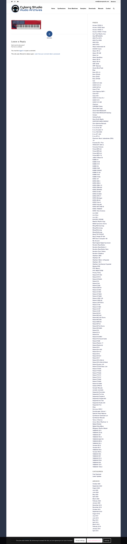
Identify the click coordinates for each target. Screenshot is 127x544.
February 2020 (97, 501)
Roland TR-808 (97, 379)
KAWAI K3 (96, 166)
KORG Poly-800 (97, 204)
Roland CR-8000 (97, 279)
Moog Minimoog (97, 230)
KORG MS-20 (96, 200)
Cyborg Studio (97, 117)
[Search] (114, 8)
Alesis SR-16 (96, 59)
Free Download (97, 474)
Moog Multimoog (97, 232)
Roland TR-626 (97, 373)
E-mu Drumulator (97, 125)
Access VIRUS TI (98, 30)
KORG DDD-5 (96, 183)
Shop (94, 407)
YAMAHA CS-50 (97, 432)
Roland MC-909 (97, 319)
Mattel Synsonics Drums (100, 224)
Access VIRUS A (98, 25)
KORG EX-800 (97, 192)
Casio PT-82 (96, 89)
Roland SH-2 (96, 354)
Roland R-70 (96, 332)
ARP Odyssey (97, 66)
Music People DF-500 (99, 236)
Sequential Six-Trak (98, 400)
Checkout (95, 104)
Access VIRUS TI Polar (99, 32)
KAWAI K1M (96, 162)
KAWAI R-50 (96, 174)
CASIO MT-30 (97, 87)
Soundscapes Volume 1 (99, 411)
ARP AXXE (96, 64)
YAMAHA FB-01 (97, 437)
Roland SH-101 (97, 351)
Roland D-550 (96, 285)
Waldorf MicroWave (98, 426)
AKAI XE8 (96, 42)
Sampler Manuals (98, 388)
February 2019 (97, 526)
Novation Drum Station (99, 251)
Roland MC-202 (97, 315)
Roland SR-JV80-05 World (100, 362)
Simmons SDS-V (97, 409)
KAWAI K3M (96, 168)
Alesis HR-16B (97, 53)
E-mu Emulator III (98, 130)
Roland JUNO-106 (98, 298)
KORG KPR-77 (97, 196)
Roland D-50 (96, 283)
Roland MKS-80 (97, 322)
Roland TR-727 (97, 377)
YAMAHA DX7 (97, 435)
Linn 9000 (95, 213)
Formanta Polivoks (98, 147)
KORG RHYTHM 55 (98, 206)
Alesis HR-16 (96, 51)
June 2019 (96, 518)
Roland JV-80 (96, 305)
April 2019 (95, 522)
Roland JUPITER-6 (98, 302)
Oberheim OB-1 (97, 262)
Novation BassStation (99, 245)
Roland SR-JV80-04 (98, 360)
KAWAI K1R (96, 164)
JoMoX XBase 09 (98, 157)
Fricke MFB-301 (97, 149)
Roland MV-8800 (97, 328)
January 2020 (96, 503)
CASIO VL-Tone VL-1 (98, 98)
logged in (21, 50)
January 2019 (96, 528)
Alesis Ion (95, 55)
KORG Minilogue (97, 198)
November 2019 (97, 507)
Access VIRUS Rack (99, 27)
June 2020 (96, 492)
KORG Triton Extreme (99, 211)
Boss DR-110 (96, 72)
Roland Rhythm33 (98, 345)
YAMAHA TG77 (97, 464)
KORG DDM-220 (97, 187)
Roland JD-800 (97, 290)
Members (113, 1)
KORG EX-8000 (97, 194)
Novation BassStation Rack (100, 249)
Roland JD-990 (97, 292)
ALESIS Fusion (97, 49)
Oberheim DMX (97, 256)
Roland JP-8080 (97, 296)
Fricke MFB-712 (97, 155)
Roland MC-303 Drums (99, 317)
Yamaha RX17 (97, 447)
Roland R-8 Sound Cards (100, 339)
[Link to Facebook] (14, 1)
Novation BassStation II (99, 247)
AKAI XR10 (96, 44)
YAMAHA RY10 (97, 458)
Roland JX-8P (96, 311)
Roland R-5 (96, 330)
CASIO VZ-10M (97, 102)
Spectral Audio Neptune (99, 413)
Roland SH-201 (97, 356)
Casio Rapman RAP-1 (99, 91)
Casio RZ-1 (96, 93)
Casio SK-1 (96, 96)
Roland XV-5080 (97, 383)
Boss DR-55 (96, 76)
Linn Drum (95, 215)
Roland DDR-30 (97, 287)
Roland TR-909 (97, 381)
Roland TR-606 (97, 371)
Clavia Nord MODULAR (99, 111)
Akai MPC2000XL (98, 36)
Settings (106, 540)
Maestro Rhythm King (99, 221)
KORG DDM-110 (97, 185)
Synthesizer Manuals (99, 418)
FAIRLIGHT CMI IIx (98, 145)
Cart (94, 81)
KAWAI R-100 (96, 172)
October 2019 (96, 509)
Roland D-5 (96, 281)
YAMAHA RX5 (97, 454)
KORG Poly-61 (97, 202)
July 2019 (95, 516)
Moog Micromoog (97, 228)
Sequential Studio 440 (99, 403)
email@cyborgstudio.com (102, 1)
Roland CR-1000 (97, 275)
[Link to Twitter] (11, 1)
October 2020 (96, 484)
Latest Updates (97, 476)
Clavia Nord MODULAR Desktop (102, 113)
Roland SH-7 (96, 358)
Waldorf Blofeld (97, 424)
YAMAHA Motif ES (98, 439)
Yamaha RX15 (97, 445)
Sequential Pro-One (98, 394)
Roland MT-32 (97, 324)
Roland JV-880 (97, 307)
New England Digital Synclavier (102, 243)
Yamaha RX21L (97, 452)
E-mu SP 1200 (97, 134)
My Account (96, 241)
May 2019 (95, 520)
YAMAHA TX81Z (97, 467)
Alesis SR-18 (96, 61)
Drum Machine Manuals (99, 123)
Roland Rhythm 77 (98, 343)
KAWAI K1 (96, 160)
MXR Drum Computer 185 (100, 238)
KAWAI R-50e (96, 177)
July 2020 (95, 490)
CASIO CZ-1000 (97, 83)
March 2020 (96, 499)
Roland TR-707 (97, 375)
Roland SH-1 (96, 347)
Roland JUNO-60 (97, 300)
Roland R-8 (96, 334)
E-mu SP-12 (96, 136)
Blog (94, 70)
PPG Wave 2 (96, 268)
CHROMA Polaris (98, 106)
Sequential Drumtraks (99, 392)
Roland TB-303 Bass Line (100, 366)
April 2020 (95, 496)
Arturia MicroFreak (98, 68)
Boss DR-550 (96, 79)
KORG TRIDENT (97, 209)
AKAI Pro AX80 (97, 40)
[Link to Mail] (17, 1)
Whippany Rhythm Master (100, 428)
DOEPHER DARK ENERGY (101, 121)
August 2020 (96, 488)
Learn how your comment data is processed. (47, 54)
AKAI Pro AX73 (97, 38)
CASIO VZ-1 (96, 100)
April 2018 (95, 531)
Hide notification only (94, 540)
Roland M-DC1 (97, 313)
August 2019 (96, 514)
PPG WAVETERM (98, 270)
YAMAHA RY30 (97, 460)
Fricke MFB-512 (97, 153)
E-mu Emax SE (97, 128)
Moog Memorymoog (98, 226)
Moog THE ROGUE (98, 234)
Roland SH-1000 (97, 349)
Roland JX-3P (96, 309)
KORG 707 (96, 179)
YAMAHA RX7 (97, 456)
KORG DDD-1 (96, 181)
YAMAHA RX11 (97, 443)
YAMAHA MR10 (97, 441)
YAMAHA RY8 (97, 462)
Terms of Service (97, 420)
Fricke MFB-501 (97, 151)
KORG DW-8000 (97, 189)
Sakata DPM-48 (97, 386)
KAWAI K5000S (97, 170)
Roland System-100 (98, 364)
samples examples (98, 390)
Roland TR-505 (97, 369)
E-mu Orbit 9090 (97, 132)
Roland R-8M (96, 341)
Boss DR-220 (96, 74)
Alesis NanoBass (97, 57)
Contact (95, 115)
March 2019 (96, 524)
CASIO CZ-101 (97, 85)
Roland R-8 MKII (97, 337)
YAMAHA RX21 (97, 450)
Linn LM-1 (95, 217)
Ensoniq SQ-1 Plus (98, 143)
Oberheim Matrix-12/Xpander (101, 260)
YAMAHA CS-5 (97, 430)
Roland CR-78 (97, 277)
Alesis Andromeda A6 (99, 47)
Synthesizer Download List (100, 415)
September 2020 (97, 486)
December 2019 (97, 505)
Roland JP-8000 (97, 294)
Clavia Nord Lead (97, 108)
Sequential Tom (97, 405)
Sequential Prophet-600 (99, 398)
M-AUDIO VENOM (98, 219)
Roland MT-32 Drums (99, 326)
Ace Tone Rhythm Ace (99, 34)
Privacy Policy (97, 273)
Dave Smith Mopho (98, 119)
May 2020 (95, 494)
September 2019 (97, 511)
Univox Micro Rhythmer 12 (100, 422)
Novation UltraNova (98, 253)
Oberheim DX (96, 258)
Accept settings (80, 540)
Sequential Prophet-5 (99, 396)
